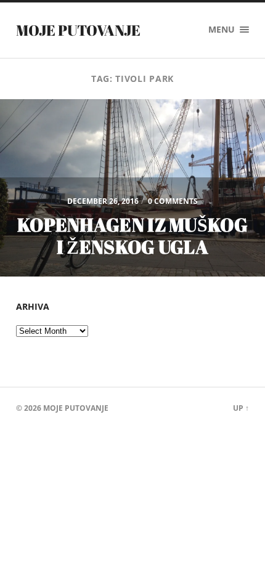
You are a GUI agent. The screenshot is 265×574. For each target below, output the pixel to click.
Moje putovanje (78, 30)
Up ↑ (241, 408)
